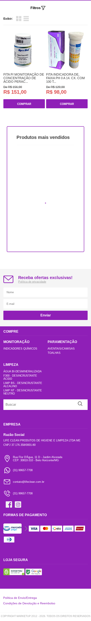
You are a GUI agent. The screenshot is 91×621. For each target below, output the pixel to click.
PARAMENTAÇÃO (62, 342)
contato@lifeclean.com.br (28, 481)
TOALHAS (54, 352)
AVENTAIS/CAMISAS (61, 348)
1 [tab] (45, 203)
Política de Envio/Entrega (20, 597)
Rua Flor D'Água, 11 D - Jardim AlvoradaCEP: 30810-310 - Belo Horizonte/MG (37, 459)
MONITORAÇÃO (16, 342)
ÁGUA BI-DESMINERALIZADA (22, 371)
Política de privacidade (32, 281)
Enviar (45, 315)
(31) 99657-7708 (23, 470)
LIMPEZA (10, 364)
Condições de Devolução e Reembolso (29, 603)
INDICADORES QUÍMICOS (20, 348)
